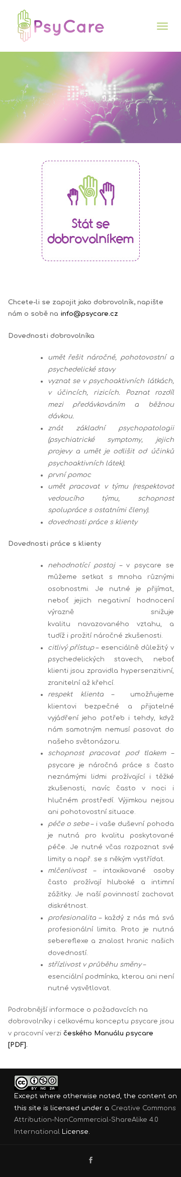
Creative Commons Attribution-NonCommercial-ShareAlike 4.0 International (95, 1120)
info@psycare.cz (89, 313)
